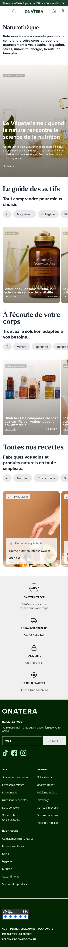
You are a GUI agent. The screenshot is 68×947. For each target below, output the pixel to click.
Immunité (42, 347)
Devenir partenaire (48, 815)
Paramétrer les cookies (17, 934)
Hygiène (7, 861)
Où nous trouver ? (47, 807)
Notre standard (45, 777)
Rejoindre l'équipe (47, 822)
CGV (4, 928)
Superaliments (10, 876)
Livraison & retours (13, 784)
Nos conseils (9, 792)
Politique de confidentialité (19, 939)
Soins (5, 853)
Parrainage (43, 800)
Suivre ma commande (15, 777)
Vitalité (21, 347)
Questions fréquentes (15, 800)
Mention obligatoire (22, 928)
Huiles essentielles (13, 846)
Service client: (11, 817)
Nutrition (23, 478)
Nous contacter (11, 807)
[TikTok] (5, 753)
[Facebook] (14, 753)
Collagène (48, 214)
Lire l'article (9, 166)
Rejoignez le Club (47, 792)
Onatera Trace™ (46, 784)
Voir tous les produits (14, 884)
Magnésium (24, 214)
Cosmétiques (46, 478)
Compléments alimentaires (17, 838)
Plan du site (45, 928)
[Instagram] (23, 753)
